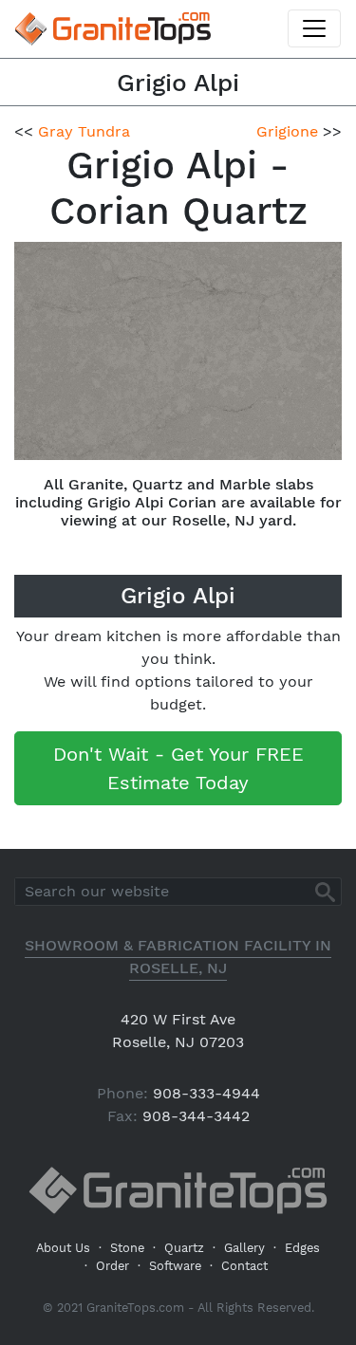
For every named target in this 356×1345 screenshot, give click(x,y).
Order (112, 1266)
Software (175, 1266)
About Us (63, 1248)
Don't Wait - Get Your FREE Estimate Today (178, 768)
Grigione (287, 131)
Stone (127, 1248)
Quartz (184, 1248)
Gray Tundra (84, 131)
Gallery (244, 1248)
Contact (244, 1266)
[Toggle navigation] (314, 28)
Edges (302, 1248)
